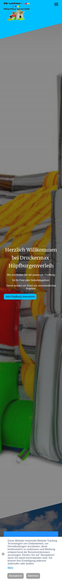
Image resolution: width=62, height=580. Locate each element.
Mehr (10, 567)
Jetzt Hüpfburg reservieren (20, 296)
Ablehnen (33, 575)
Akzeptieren (15, 575)
